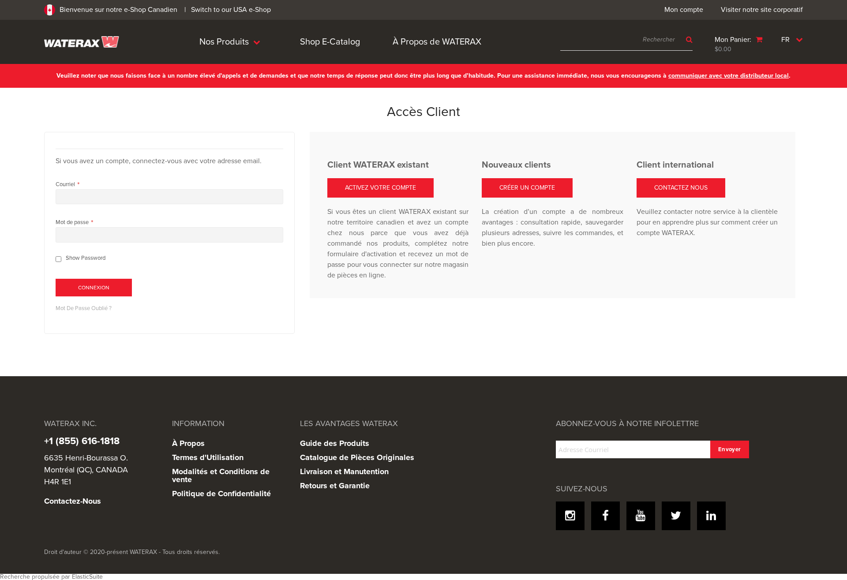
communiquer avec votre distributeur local (728, 75)
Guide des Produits (334, 443)
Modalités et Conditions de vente (221, 475)
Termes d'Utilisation (208, 457)
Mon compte (683, 9)
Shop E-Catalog (330, 42)
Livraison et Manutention (344, 471)
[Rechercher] (687, 40)
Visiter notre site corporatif (762, 9)
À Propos (188, 443)
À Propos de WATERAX (437, 42)
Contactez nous (681, 187)
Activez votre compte (380, 187)
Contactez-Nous (72, 501)
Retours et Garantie (335, 486)
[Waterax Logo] (81, 41)
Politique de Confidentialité (221, 494)
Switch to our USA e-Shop (231, 9)
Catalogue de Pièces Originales (357, 457)
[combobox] (626, 40)
